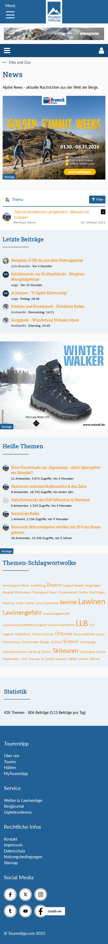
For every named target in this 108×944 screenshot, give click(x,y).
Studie (100, 652)
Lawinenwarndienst (61, 625)
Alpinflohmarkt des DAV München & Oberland (50, 499)
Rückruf (56, 642)
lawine (68, 601)
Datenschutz (14, 850)
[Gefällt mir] (40, 911)
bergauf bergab (73, 585)
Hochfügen (97, 592)
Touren (10, 761)
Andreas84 (18, 312)
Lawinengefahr (22, 612)
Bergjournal (14, 806)
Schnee (71, 641)
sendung (34, 652)
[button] (7, 50)
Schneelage (88, 642)
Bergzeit (8, 592)
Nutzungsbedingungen (23, 856)
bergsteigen (93, 585)
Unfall (49, 659)
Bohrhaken (22, 592)
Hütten (30, 603)
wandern (61, 659)
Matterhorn (23, 634)
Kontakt (10, 839)
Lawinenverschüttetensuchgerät (24, 625)
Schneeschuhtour (15, 652)
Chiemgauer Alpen (44, 592)
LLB (82, 623)
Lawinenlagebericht (56, 613)
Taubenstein (11, 659)
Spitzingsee (87, 652)
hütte (20, 603)
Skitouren (65, 650)
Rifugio (45, 642)
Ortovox (63, 633)
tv (42, 659)
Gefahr (83, 592)
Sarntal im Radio (25, 513)
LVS (91, 625)
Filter (99, 199)
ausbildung (38, 585)
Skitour (46, 652)
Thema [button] (17, 199)
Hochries (9, 603)
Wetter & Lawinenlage (23, 800)
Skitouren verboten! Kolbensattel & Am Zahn (49, 486)
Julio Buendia (20, 266)
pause (100, 634)
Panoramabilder (84, 634)
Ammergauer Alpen (16, 585)
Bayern (54, 585)
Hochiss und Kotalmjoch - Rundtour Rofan (47, 306)
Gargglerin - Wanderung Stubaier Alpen (45, 319)
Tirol (24, 659)
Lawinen (91, 601)
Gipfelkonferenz (18, 812)
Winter (83, 659)
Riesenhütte (30, 642)
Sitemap (11, 862)
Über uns (11, 755)
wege (14, 285)
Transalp (34, 659)
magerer (8, 634)
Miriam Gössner (43, 634)
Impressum (13, 844)
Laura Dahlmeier (47, 603)
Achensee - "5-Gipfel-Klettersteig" (39, 292)
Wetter (72, 659)
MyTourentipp (16, 773)
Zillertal (94, 659)
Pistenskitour (11, 642)
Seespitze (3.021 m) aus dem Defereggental (47, 260)
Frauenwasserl (68, 592)
